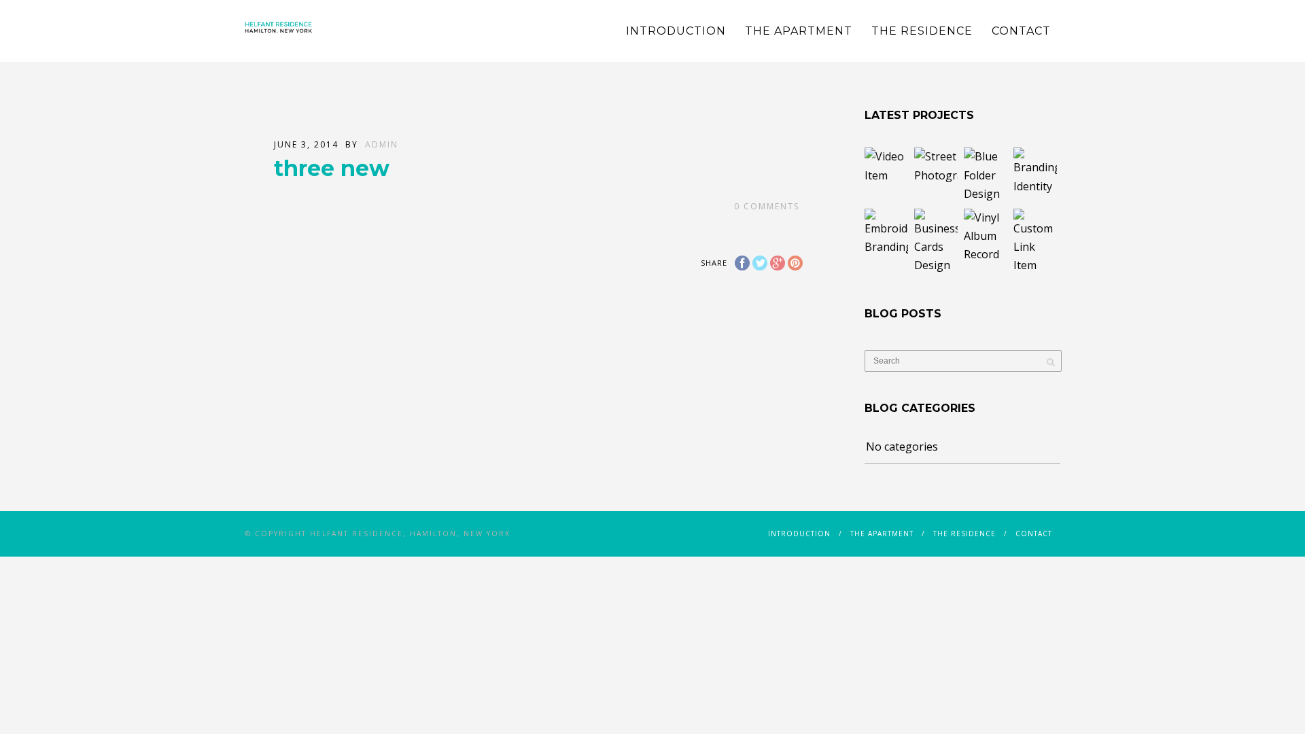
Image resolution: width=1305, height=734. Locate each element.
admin (381, 144)
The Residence (922, 30)
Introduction (676, 30)
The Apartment (798, 30)
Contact (1021, 30)
